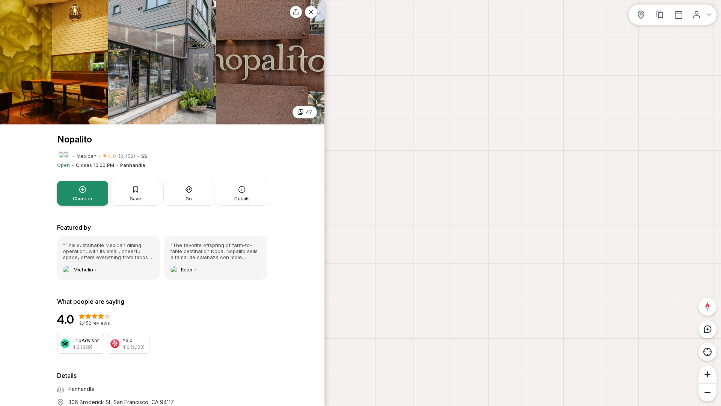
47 (309, 112)
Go (189, 198)
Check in (82, 198)
